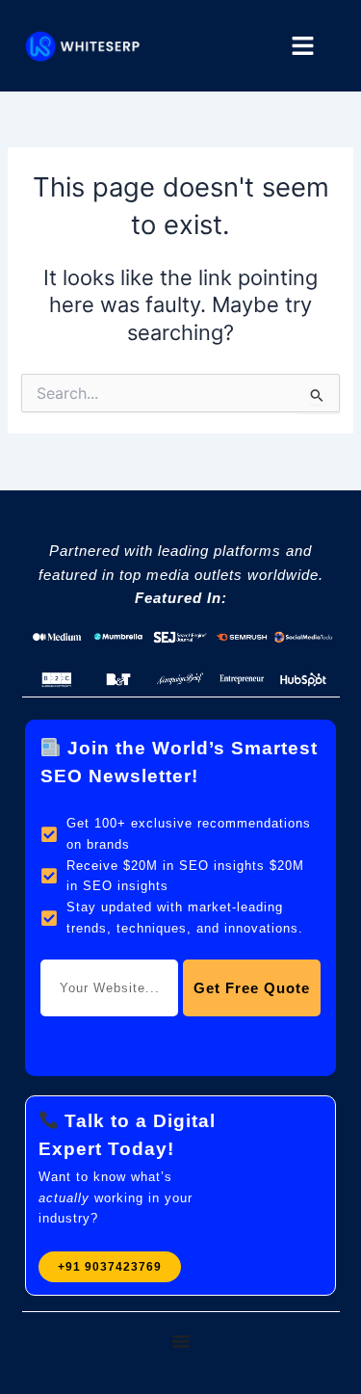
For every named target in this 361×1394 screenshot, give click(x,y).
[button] (303, 46)
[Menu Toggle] (181, 1341)
